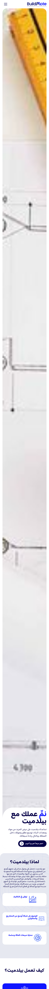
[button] (5, 4)
